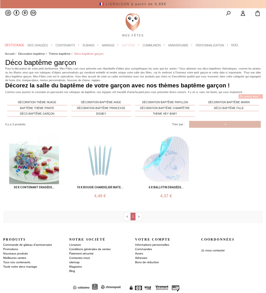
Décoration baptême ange (101, 102)
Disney (101, 113)
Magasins (75, 266)
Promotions (10, 249)
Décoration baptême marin (229, 102)
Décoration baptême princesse (101, 108)
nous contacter (215, 250)
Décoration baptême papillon (165, 102)
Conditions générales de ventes (90, 249)
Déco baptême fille (229, 108)
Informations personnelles (152, 244)
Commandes (143, 249)
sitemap (74, 262)
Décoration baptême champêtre (165, 108)
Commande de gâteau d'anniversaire (27, 244)
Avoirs (139, 253)
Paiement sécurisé (81, 253)
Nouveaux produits (15, 253)
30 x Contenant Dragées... (34, 186)
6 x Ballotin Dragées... (166, 186)
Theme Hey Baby (165, 113)
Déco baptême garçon (37, 113)
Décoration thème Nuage (37, 102)
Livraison (75, 244)
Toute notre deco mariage (20, 266)
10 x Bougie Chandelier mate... (100, 186)
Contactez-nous (79, 257)
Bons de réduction (147, 262)
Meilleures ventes (14, 257)
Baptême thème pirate (37, 108)
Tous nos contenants (16, 262)
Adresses (141, 257)
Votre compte (153, 239)
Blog (72, 271)
